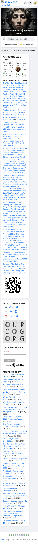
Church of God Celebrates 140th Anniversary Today (13, 418)
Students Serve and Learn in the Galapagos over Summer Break (14, 392)
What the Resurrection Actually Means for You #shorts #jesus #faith (15, 433)
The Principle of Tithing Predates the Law (12, 477)
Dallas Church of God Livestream (11, 490)
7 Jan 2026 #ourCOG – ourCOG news (12, 118)
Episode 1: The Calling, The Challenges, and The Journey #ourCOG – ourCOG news (14, 266)
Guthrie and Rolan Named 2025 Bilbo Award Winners (15, 260)
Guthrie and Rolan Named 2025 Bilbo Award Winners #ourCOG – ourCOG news (15, 254)
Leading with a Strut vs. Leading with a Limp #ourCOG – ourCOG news (14, 124)
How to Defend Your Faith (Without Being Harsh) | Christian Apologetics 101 (13, 513)
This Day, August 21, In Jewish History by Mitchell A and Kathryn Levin (14, 446)
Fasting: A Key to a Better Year (15, 114)
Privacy (3, 539)
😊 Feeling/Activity (27, 44)
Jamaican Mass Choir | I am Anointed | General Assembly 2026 (14, 466)
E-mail (6, 352)
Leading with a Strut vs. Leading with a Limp (14, 129)
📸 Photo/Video (11, 44)
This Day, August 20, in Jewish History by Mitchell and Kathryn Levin (15, 496)
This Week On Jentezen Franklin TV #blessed (12, 425)
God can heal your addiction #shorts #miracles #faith (14, 452)
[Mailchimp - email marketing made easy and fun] (15, 366)
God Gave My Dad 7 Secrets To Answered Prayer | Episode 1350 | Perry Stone (15, 409)
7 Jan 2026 (21, 120)
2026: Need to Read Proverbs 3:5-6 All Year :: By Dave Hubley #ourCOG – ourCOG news (14, 137)
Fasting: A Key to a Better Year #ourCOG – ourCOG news (15, 111)
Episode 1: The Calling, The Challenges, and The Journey (14, 272)
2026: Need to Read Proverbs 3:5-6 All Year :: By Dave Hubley (14, 143)
